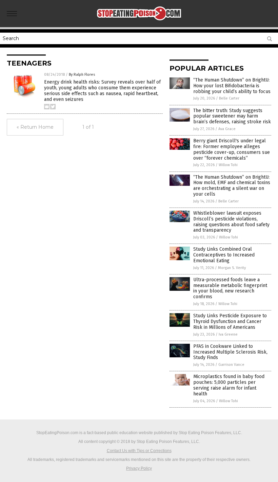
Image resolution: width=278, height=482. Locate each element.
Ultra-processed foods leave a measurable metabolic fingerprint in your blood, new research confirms (230, 288)
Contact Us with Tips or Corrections (139, 450)
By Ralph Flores (82, 74)
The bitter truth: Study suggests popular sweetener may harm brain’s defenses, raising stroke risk (232, 116)
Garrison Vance (231, 364)
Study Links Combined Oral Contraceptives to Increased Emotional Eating (224, 255)
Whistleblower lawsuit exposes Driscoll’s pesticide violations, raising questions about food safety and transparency (231, 221)
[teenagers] (139, 22)
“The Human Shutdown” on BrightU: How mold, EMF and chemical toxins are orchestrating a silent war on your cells (231, 185)
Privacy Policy (139, 468)
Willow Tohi (228, 165)
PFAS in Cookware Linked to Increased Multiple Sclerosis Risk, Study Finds (230, 352)
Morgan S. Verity (232, 268)
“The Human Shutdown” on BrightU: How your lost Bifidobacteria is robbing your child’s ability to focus (232, 85)
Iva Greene (228, 334)
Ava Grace (227, 129)
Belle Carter (229, 98)
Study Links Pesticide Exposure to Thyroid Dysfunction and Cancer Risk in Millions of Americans (230, 321)
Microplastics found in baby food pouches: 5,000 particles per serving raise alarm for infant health (228, 385)
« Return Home (35, 127)
